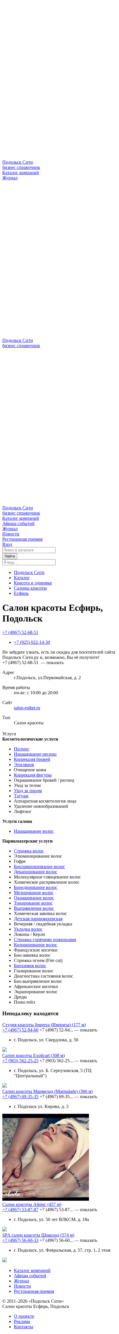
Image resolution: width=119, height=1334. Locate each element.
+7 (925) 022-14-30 (32, 642)
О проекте (24, 1316)
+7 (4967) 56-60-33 (20, 1240)
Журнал (10, 177)
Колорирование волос (35, 944)
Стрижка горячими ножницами (45, 939)
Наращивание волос (34, 831)
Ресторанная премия (22, 539)
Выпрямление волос (34, 908)
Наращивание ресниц (35, 754)
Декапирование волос (35, 871)
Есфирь (21, 593)
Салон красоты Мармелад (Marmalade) (47, 1091)
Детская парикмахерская (38, 918)
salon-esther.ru (27, 707)
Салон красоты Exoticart (33, 1055)
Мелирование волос (33, 892)
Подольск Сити (29, 572)
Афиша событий (18, 523)
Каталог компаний (20, 172)
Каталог (22, 577)
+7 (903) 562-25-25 (20, 1060)
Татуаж (21, 795)
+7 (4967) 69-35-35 (20, 1096)
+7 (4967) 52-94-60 (20, 1029)
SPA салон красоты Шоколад (38, 1235)
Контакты (23, 1326)
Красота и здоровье (33, 582)
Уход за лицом (28, 790)
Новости (10, 533)
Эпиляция (24, 764)
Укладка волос (28, 929)
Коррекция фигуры (33, 774)
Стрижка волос (29, 850)
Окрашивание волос (34, 897)
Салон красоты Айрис (31, 1204)
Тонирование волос (33, 903)
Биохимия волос (30, 965)
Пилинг (21, 748)
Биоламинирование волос (39, 866)
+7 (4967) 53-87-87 (20, 1209)
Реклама (22, 1321)
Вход (7, 544)
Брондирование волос (35, 887)
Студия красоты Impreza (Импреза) (44, 1024)
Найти (10, 556)
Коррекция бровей (32, 759)
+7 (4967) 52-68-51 (20, 632)
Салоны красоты (30, 588)
